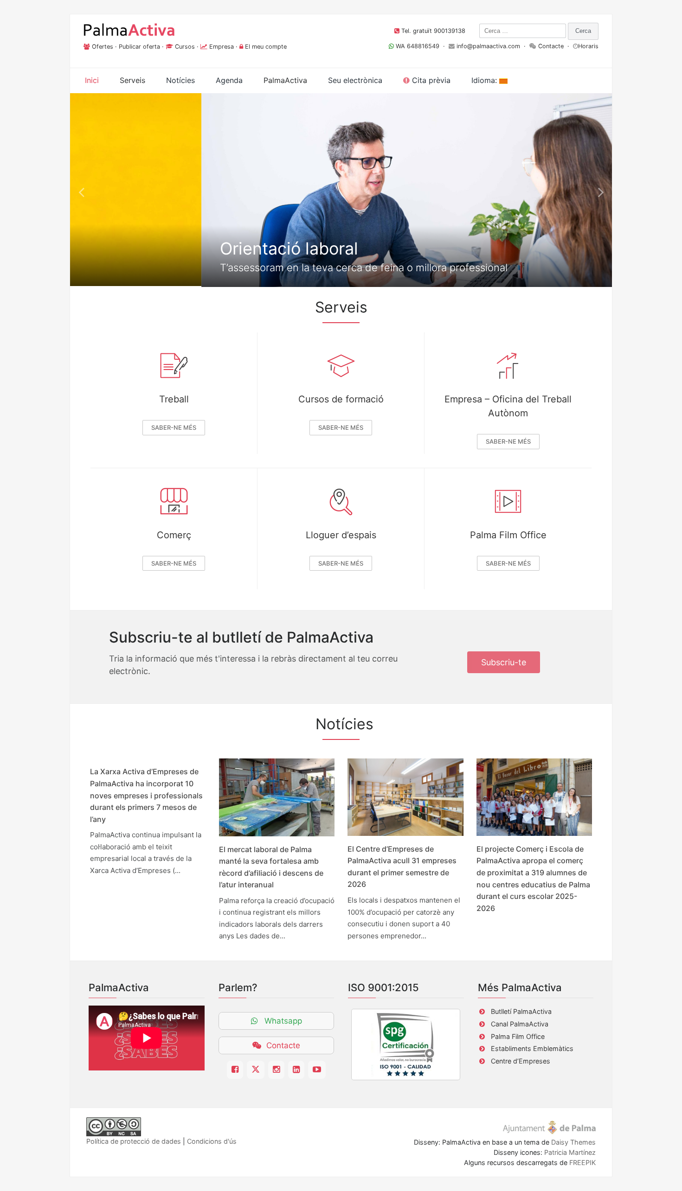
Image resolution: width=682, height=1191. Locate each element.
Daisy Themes (573, 1142)
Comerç (174, 535)
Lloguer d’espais (341, 535)
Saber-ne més (173, 427)
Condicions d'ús (212, 1141)
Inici (92, 80)
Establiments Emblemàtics (532, 1048)
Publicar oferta (139, 46)
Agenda (229, 80)
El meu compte (266, 46)
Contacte (551, 46)
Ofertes (102, 46)
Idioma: (485, 80)
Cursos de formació (341, 399)
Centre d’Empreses (520, 1061)
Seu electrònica (355, 80)
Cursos (185, 46)
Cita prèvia (430, 80)
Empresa (221, 46)
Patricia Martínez (570, 1152)
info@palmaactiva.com (488, 46)
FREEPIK (582, 1162)
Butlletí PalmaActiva (521, 1011)
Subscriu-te (503, 662)
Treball (174, 399)
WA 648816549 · (421, 46)
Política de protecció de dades (133, 1141)
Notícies (180, 80)
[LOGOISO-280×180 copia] (405, 1044)
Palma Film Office (508, 535)
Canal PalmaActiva (519, 1024)
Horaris (588, 46)
